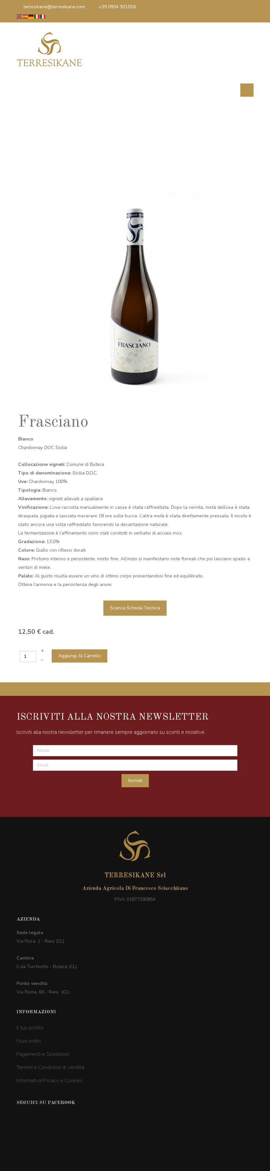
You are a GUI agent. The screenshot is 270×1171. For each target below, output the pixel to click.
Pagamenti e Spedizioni (42, 1054)
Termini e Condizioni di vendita (50, 1067)
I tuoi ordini (28, 1041)
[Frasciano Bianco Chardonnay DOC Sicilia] (135, 290)
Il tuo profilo (29, 1027)
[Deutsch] (31, 16)
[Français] (43, 16)
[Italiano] (37, 16)
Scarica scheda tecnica (135, 608)
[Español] (25, 16)
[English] (19, 16)
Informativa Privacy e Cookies (49, 1080)
